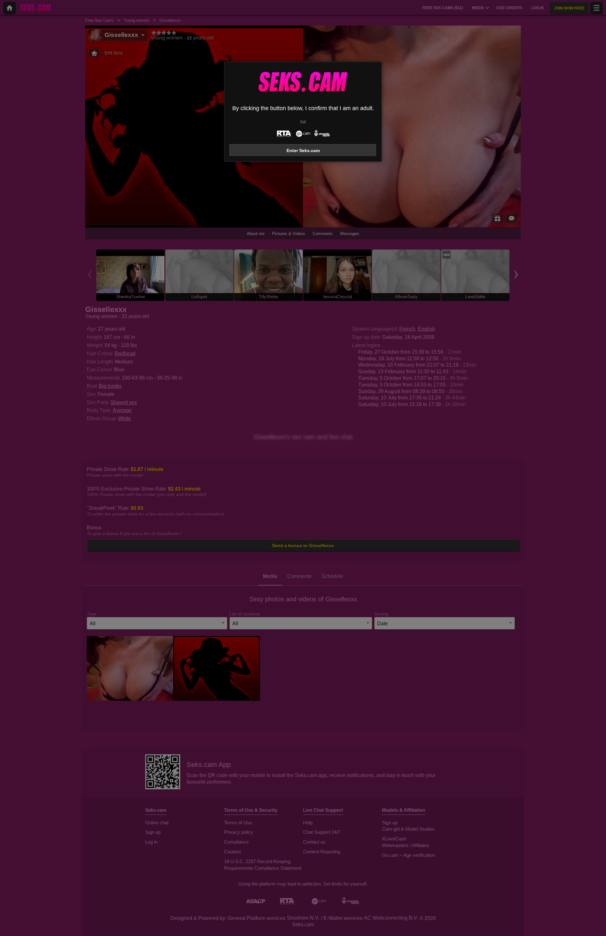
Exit (303, 121)
